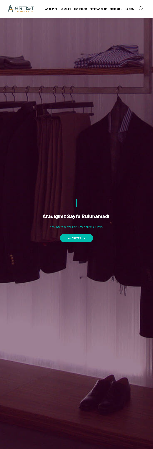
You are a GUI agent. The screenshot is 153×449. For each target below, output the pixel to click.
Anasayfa (51, 8)
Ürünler (66, 8)
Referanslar (98, 8)
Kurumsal (116, 8)
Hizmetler (80, 8)
